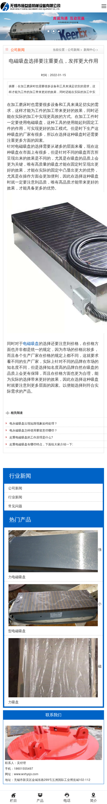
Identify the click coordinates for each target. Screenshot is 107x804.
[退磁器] (53, 26)
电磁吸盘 (31, 343)
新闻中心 (90, 49)
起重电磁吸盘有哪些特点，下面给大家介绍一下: (41, 444)
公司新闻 (74, 49)
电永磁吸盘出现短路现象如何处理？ (33, 423)
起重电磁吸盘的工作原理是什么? (31, 437)
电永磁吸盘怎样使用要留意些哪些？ (33, 430)
